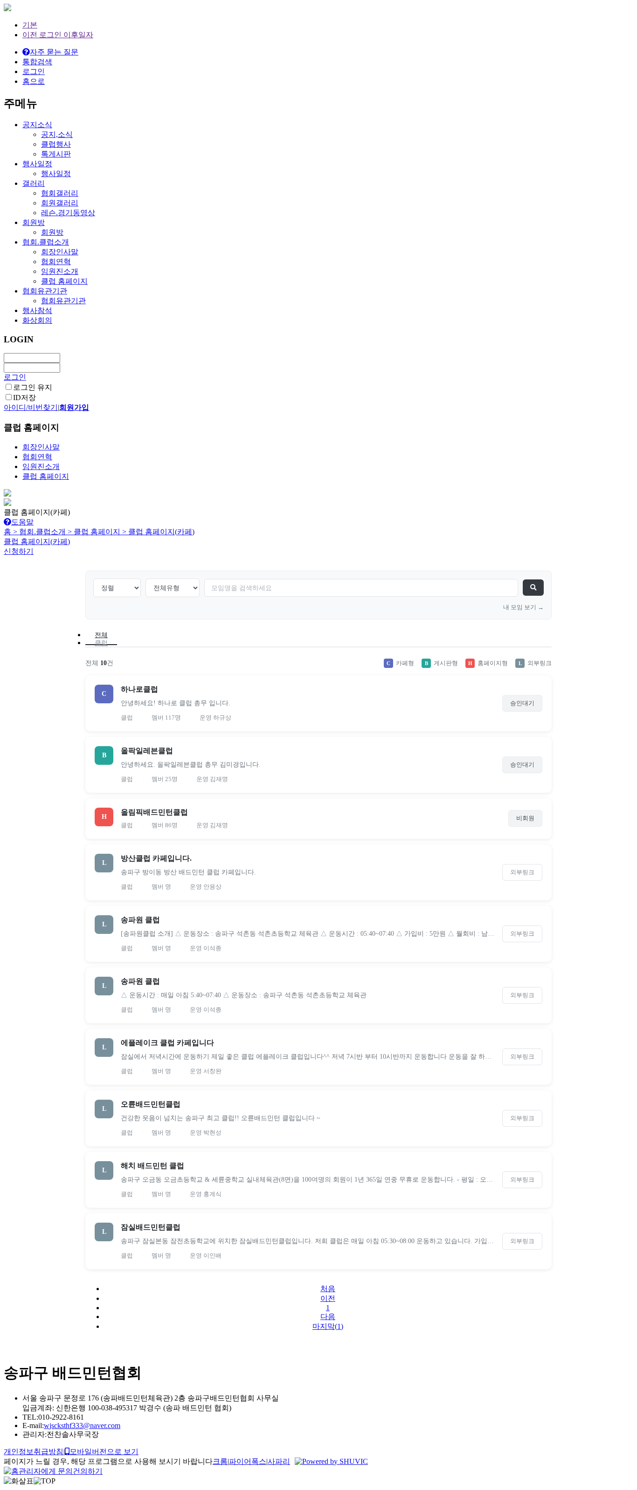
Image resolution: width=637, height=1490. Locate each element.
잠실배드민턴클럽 (150, 1227)
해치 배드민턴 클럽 (152, 1166)
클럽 (101, 643)
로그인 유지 (32, 387)
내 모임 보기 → (523, 607)
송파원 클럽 (140, 920)
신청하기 (19, 551)
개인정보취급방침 (33, 1452)
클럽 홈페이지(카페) (37, 541)
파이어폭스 (247, 1461)
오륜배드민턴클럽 (150, 1104)
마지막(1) (327, 1326)
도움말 (22, 522)
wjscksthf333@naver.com (82, 1425)
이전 (327, 1298)
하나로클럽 (139, 689)
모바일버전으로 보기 (103, 1452)
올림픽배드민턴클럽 (154, 812)
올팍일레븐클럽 (147, 751)
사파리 (279, 1461)
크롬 (220, 1461)
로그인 (15, 377)
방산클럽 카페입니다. (156, 858)
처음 (327, 1289)
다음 (327, 1316)
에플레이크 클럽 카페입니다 (167, 1043)
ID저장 (24, 397)
